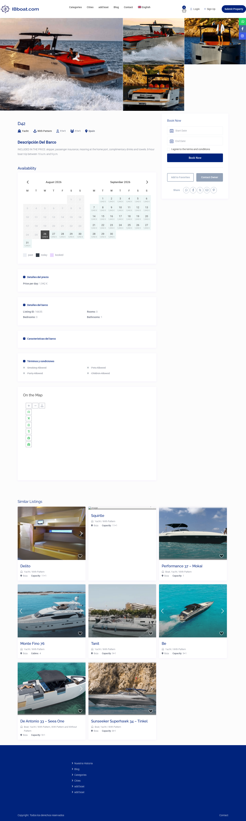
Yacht (25, 131)
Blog (116, 7)
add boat (104, 7)
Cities (90, 7)
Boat (167, 571)
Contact (128, 7)
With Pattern (44, 131)
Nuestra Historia (83, 763)
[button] (235, 810)
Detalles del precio (38, 277)
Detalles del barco (37, 305)
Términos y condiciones (40, 361)
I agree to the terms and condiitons (190, 149)
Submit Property (234, 9)
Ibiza (25, 575)
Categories (75, 7)
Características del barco (41, 338)
